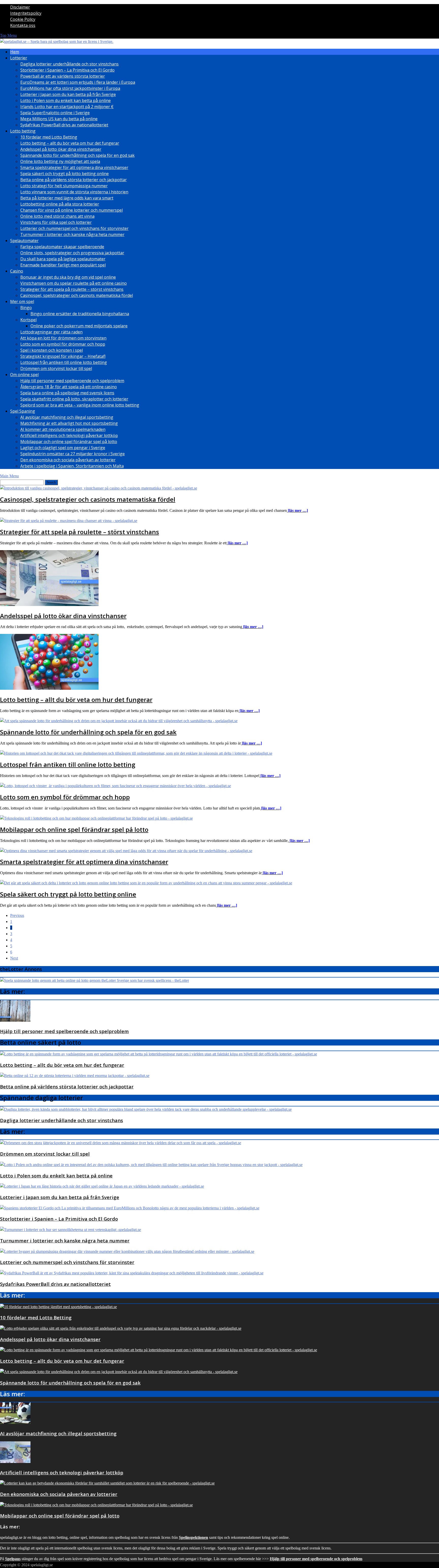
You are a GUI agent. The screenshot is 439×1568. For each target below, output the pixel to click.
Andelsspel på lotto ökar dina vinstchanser (60, 149)
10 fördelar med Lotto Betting (48, 137)
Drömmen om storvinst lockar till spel (56, 368)
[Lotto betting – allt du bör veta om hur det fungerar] (49, 688)
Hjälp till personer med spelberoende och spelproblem (72, 380)
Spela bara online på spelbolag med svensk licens (67, 393)
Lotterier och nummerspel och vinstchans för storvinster (74, 228)
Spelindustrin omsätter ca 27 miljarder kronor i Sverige (72, 454)
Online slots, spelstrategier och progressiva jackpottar (72, 253)
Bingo (26, 307)
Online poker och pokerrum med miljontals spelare (79, 326)
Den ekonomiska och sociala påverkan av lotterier (68, 460)
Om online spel (24, 374)
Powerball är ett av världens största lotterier (62, 76)
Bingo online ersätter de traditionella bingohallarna (79, 313)
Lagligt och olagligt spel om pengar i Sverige (62, 447)
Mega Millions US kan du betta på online (59, 119)
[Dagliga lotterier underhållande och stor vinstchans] (146, 1109)
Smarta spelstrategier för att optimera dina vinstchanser (74, 167)
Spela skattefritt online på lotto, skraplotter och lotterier (74, 399)
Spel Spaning (22, 411)
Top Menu (8, 35)
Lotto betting (23, 131)
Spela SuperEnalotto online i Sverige (55, 112)
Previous (17, 915)
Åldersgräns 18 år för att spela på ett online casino (68, 387)
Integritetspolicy (25, 13)
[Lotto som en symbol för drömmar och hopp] (115, 786)
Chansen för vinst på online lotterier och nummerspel (71, 210)
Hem (14, 52)
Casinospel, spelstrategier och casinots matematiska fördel (76, 295)
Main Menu (9, 476)
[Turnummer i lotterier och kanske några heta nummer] (70, 1229)
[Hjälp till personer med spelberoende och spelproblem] (15, 1020)
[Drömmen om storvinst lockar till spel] (120, 1143)
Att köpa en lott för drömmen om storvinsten (63, 338)
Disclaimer (20, 7)
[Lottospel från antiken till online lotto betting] (136, 753)
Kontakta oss (22, 25)
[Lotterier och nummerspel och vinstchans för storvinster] (127, 1251)
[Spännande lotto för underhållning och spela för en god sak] (119, 721)
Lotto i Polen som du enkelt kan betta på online (65, 100)
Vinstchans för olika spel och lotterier (56, 222)
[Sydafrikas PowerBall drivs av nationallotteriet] (131, 1273)
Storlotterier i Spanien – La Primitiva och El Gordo (67, 70)
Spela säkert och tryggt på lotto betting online (64, 173)
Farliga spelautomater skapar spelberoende (62, 246)
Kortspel (28, 320)
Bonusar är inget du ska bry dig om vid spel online (68, 277)
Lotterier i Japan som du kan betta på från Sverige (68, 94)
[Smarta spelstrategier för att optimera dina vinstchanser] (126, 851)
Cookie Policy (22, 19)
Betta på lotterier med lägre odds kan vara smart (66, 198)
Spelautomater (24, 240)
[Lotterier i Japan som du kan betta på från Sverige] (102, 1186)
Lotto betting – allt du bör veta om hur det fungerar (69, 143)
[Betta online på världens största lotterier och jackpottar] (74, 1075)
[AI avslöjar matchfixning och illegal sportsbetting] (15, 1422)
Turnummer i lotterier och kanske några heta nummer (72, 234)
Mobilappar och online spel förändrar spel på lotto (68, 441)
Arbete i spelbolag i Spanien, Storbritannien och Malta (72, 466)
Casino (16, 271)
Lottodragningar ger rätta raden (51, 332)
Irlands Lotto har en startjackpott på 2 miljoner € (67, 106)
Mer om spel (22, 301)
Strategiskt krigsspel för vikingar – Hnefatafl (62, 356)
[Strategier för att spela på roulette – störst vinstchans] (68, 520)
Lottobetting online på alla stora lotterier (59, 204)
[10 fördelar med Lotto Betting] (58, 1307)
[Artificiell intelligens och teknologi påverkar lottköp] (15, 1461)
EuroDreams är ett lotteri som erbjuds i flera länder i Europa (77, 82)
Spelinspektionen (193, 1537)
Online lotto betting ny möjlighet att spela (60, 161)
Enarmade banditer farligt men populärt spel (63, 265)
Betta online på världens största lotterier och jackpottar (73, 179)
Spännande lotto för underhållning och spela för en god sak (77, 155)
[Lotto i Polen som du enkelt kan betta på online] (151, 1164)
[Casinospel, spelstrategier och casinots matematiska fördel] (98, 488)
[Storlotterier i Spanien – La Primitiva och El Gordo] (129, 1208)
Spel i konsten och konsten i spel (51, 350)
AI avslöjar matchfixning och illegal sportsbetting (66, 417)
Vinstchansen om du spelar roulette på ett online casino (73, 283)
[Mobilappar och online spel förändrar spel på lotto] (96, 818)
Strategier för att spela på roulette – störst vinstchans (71, 289)
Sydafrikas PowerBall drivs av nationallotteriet (64, 125)
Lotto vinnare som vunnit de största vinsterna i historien (74, 192)
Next (14, 958)
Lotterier (18, 58)
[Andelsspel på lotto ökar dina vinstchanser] (49, 604)
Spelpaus (13, 1559)
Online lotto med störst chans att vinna (57, 216)
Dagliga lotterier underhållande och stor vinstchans (69, 64)
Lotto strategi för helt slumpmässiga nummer (64, 186)
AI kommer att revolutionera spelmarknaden (62, 429)
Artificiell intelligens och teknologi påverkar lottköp (69, 435)
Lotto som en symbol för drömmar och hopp (62, 344)
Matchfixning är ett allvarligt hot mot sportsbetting (69, 423)
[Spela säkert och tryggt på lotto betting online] (146, 883)
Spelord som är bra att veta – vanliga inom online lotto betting (79, 405)
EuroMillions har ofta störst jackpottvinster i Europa (70, 88)
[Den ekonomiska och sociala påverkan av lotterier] (107, 1483)
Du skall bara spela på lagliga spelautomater (62, 259)
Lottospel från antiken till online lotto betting (63, 362)
